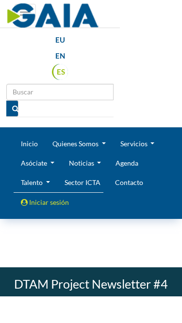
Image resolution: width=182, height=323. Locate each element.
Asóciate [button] (35, 163)
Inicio (29, 143)
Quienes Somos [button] (76, 143)
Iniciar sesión (48, 202)
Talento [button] (32, 182)
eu (60, 39)
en (60, 55)
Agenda (127, 163)
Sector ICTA (82, 182)
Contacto (129, 182)
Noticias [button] (82, 163)
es (61, 71)
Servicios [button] (134, 143)
